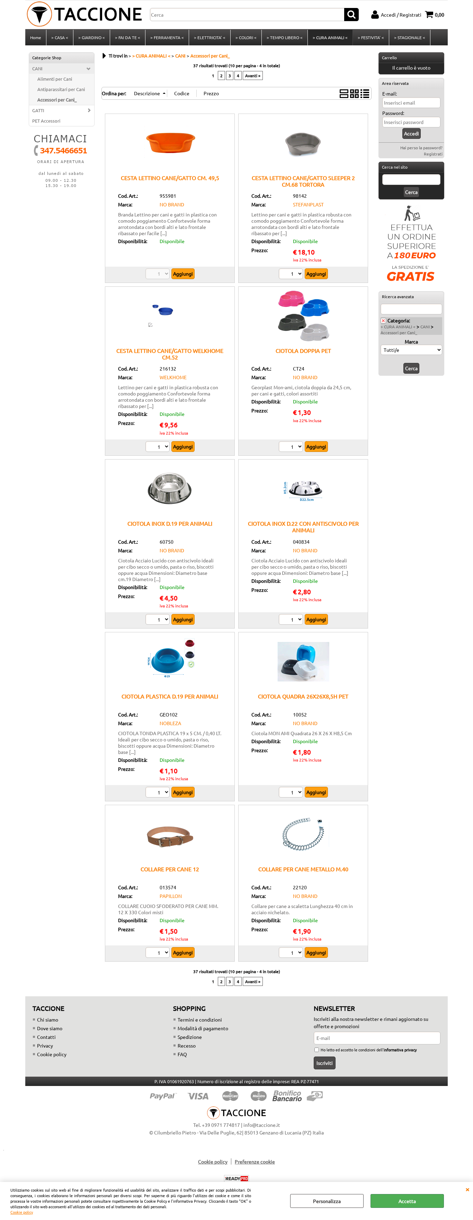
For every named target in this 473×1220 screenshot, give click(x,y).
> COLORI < (246, 37)
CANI (37, 68)
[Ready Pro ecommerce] (236, 1178)
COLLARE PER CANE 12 (170, 868)
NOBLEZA (170, 723)
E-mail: (389, 93)
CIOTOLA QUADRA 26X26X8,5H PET (303, 696)
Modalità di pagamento (203, 1028)
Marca (411, 341)
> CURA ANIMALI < (330, 37)
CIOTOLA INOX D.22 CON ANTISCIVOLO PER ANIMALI (303, 526)
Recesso (187, 1045)
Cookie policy (21, 1212)
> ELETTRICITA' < (209, 37)
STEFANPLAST (308, 204)
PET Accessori (46, 121)
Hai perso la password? (421, 147)
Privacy (45, 1045)
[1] (292, 274)
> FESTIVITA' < (371, 37)
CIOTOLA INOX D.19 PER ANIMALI (169, 523)
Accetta (407, 1201)
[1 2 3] (158, 447)
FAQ (182, 1054)
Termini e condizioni (200, 1019)
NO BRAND (172, 204)
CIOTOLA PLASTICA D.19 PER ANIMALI (170, 696)
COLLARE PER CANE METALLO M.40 (303, 868)
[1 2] (292, 447)
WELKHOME (173, 377)
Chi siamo (47, 1019)
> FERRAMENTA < (167, 37)
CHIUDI (467, 1188)
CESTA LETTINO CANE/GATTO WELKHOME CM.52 (169, 353)
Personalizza (327, 1201)
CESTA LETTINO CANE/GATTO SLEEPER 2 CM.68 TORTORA (303, 181)
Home (35, 37)
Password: (393, 113)
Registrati (433, 154)
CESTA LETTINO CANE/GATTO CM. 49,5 (170, 177)
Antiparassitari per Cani (61, 89)
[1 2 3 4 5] (158, 793)
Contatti (46, 1037)
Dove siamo (49, 1028)
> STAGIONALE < (409, 37)
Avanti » (252, 75)
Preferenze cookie (255, 1161)
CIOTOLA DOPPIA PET (303, 350)
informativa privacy (400, 1049)
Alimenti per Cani (54, 79)
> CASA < (59, 37)
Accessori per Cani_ (57, 100)
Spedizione (190, 1037)
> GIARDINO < (91, 37)
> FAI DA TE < (127, 37)
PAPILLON (171, 896)
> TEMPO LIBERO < (285, 37)
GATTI (38, 110)
